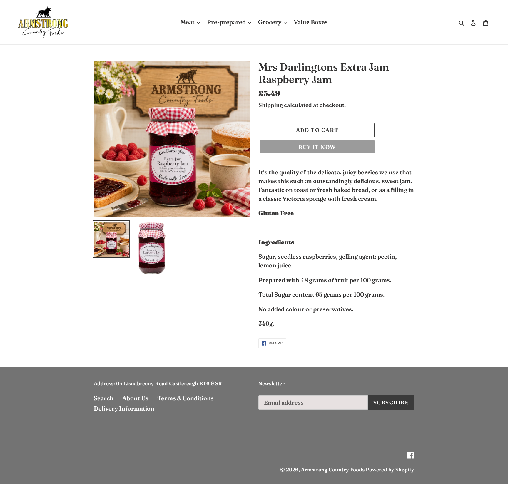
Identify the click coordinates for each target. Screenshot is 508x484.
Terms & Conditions (185, 398)
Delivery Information (124, 408)
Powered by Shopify (390, 469)
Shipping (270, 104)
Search (103, 398)
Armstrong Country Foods (333, 469)
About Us (135, 398)
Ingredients (276, 242)
